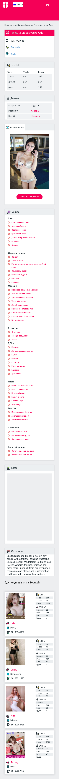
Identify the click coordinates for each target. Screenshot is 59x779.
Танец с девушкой (19, 336)
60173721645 (17, 40)
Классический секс (20, 222)
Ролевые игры (18, 366)
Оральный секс (18, 230)
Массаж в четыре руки (22, 309)
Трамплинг (16, 374)
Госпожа (15, 347)
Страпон (15, 362)
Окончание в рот (19, 431)
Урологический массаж (22, 297)
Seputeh (15, 47)
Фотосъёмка (17, 261)
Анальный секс (18, 226)
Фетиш (14, 245)
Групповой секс (18, 234)
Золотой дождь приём (22, 455)
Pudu (13, 54)
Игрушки (15, 241)
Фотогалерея (17, 127)
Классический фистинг (22, 412)
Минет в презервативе (22, 385)
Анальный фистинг (20, 416)
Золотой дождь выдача (22, 451)
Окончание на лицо (20, 439)
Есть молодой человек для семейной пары (28, 265)
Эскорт (14, 257)
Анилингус (16, 404)
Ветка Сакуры (17, 320)
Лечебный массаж (19, 305)
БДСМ (14, 355)
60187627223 (17, 771)
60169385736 (17, 724)
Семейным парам (19, 271)
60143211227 (17, 678)
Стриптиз (15, 332)
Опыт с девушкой (19, 389)
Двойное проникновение (23, 237)
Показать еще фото (29, 196)
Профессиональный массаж (24, 290)
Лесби (14, 339)
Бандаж (15, 370)
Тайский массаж (18, 301)
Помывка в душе (19, 275)
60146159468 (17, 632)
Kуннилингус (17, 401)
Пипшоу (15, 278)
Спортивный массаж (21, 312)
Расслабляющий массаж (22, 316)
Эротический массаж (21, 293)
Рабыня (14, 358)
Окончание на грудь (20, 435)
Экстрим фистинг (19, 420)
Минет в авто (17, 397)
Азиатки (35, 111)
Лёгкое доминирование (22, 351)
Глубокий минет (18, 393)
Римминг (15, 282)
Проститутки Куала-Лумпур (18, 25)
